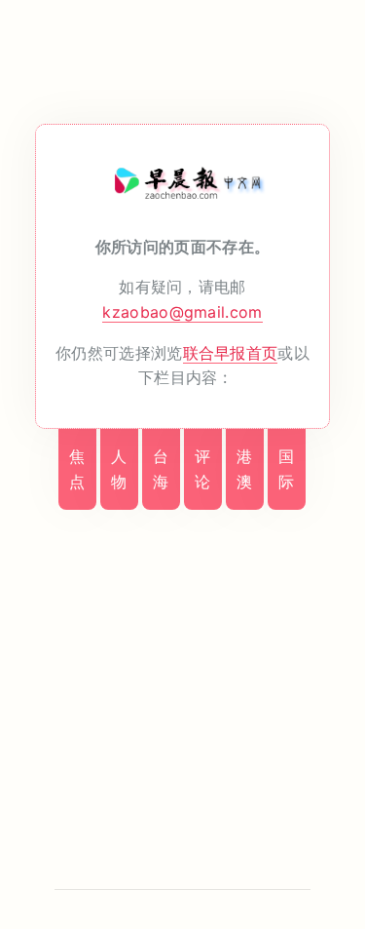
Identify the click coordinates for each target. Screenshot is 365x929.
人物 (119, 468)
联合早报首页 (230, 353)
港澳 (244, 468)
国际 (286, 468)
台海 (160, 468)
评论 (202, 468)
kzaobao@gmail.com (182, 312)
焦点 (77, 468)
